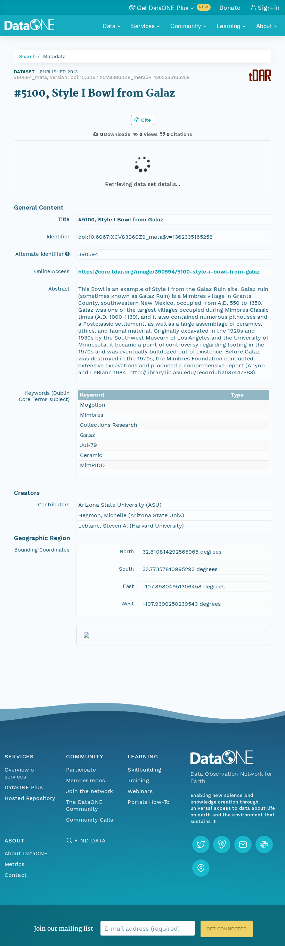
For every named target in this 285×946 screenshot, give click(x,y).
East (128, 586)
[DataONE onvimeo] (221, 844)
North (127, 551)
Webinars (140, 791)
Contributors (54, 504)
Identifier (58, 237)
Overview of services (20, 773)
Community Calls (89, 819)
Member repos (85, 780)
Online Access (52, 271)
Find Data (89, 840)
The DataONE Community (84, 805)
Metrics (14, 864)
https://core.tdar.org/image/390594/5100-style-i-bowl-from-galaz (169, 271)
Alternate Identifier (39, 254)
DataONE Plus (24, 787)
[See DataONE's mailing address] (201, 868)
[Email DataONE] (243, 844)
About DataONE (26, 853)
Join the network (89, 791)
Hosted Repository (30, 798)
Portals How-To (149, 802)
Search (27, 56)
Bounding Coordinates (42, 550)
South (126, 569)
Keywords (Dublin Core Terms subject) (44, 396)
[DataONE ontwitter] (201, 844)
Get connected (226, 928)
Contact (16, 875)
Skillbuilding (144, 769)
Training (138, 780)
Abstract (59, 289)
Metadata (54, 56)
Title (64, 219)
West (127, 604)
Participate (81, 769)
